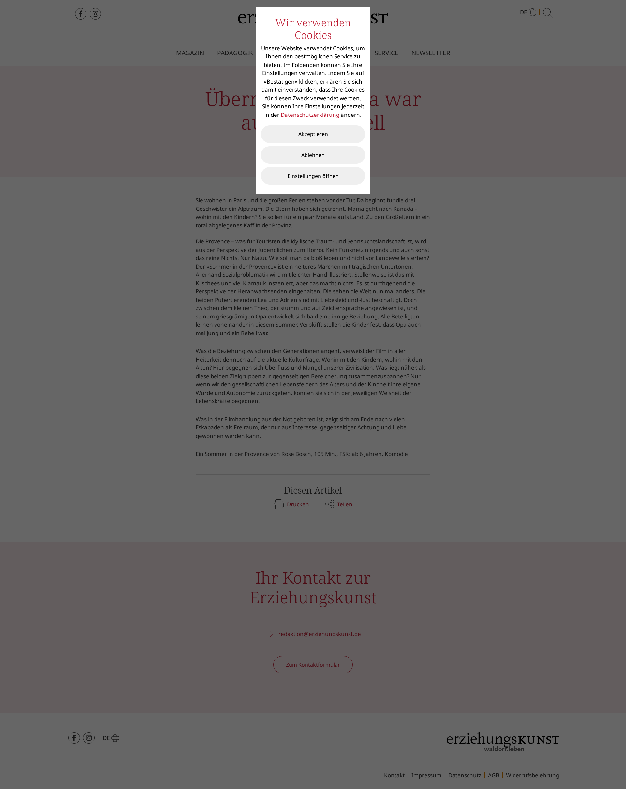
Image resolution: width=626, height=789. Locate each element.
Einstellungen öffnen (313, 175)
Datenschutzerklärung (310, 114)
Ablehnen (313, 155)
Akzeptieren (313, 134)
